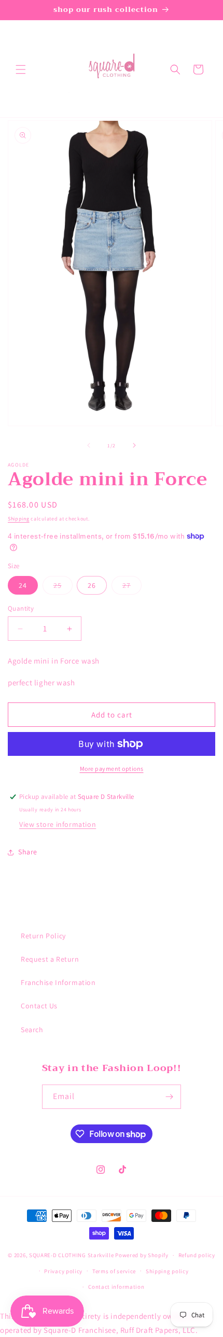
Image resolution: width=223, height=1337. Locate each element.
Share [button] (27, 851)
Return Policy (43, 935)
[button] (20, 69)
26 (92, 585)
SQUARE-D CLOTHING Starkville (71, 1255)
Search (32, 1029)
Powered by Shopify (142, 1255)
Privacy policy (63, 1271)
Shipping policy (167, 1271)
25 (63, 587)
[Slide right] (134, 445)
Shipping (19, 518)
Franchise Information (58, 982)
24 (23, 585)
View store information (57, 824)
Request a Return (50, 959)
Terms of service (114, 1271)
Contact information (116, 1286)
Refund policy (196, 1255)
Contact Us (39, 1005)
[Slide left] (88, 445)
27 (132, 587)
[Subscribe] (169, 1097)
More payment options (112, 768)
